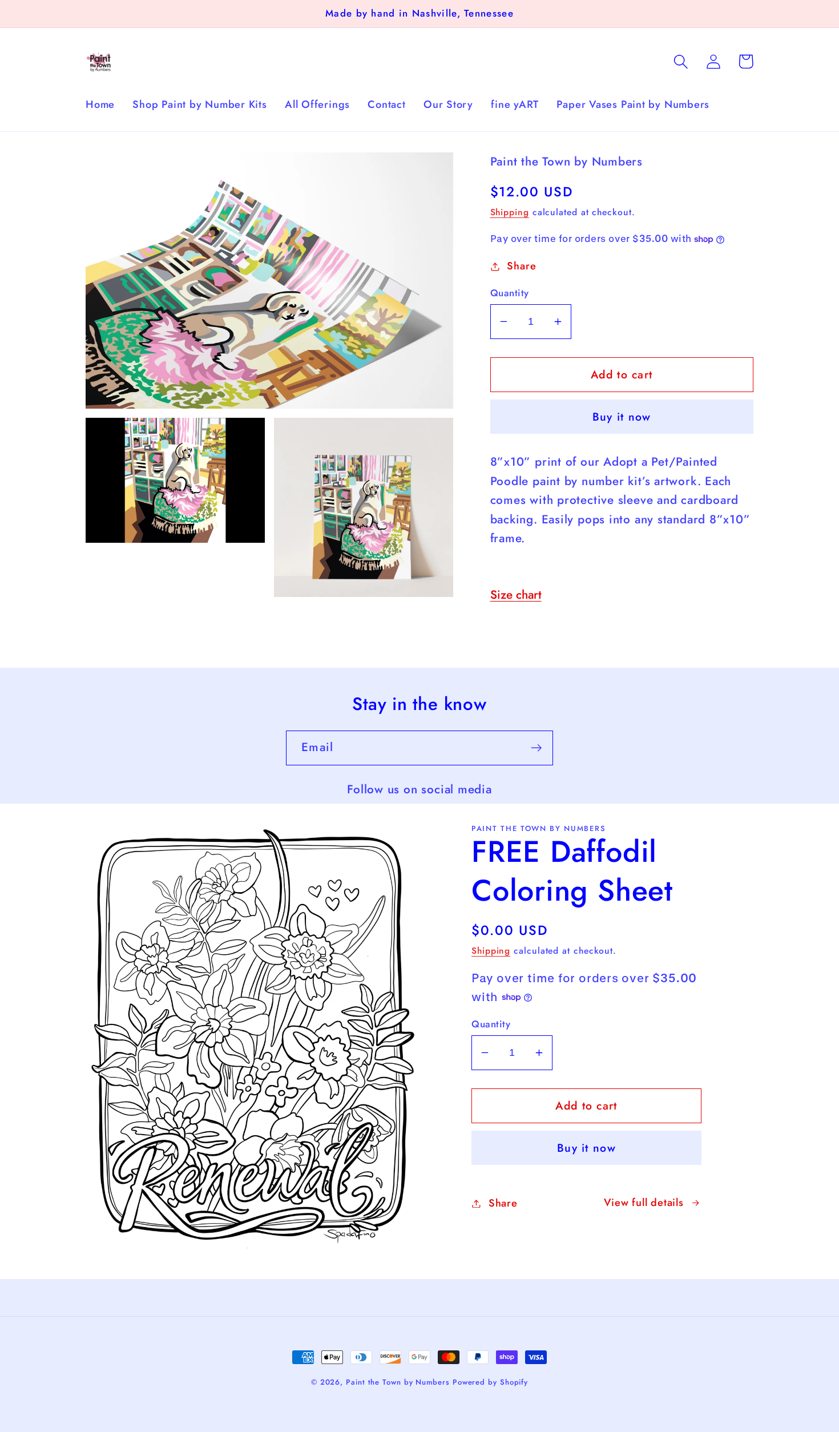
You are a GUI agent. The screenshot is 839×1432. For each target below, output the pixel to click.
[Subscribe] (536, 748)
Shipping (509, 212)
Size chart (516, 594)
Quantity (509, 293)
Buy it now (621, 417)
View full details (644, 1202)
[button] (680, 61)
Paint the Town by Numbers (399, 1382)
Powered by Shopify (490, 1382)
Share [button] (521, 266)
